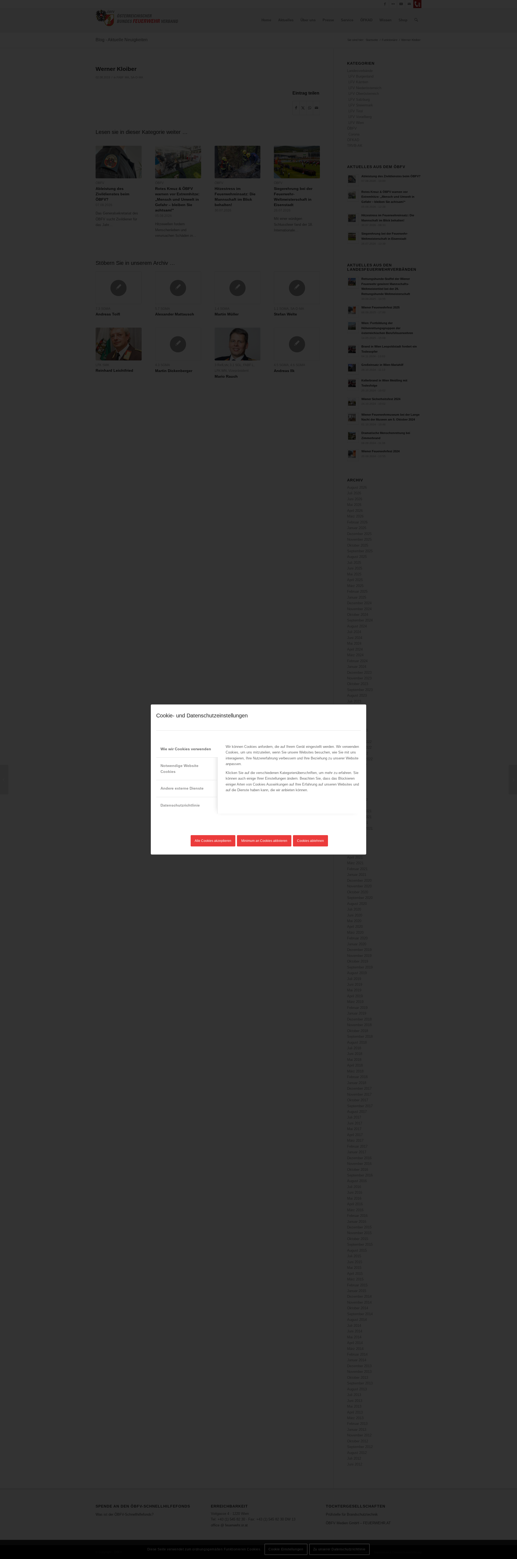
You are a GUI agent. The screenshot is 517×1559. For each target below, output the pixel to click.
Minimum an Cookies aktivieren (264, 841)
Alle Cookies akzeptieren (213, 841)
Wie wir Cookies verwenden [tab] (185, 749)
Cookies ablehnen (310, 841)
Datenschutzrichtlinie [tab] (180, 805)
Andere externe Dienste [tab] (182, 788)
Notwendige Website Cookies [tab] (179, 768)
